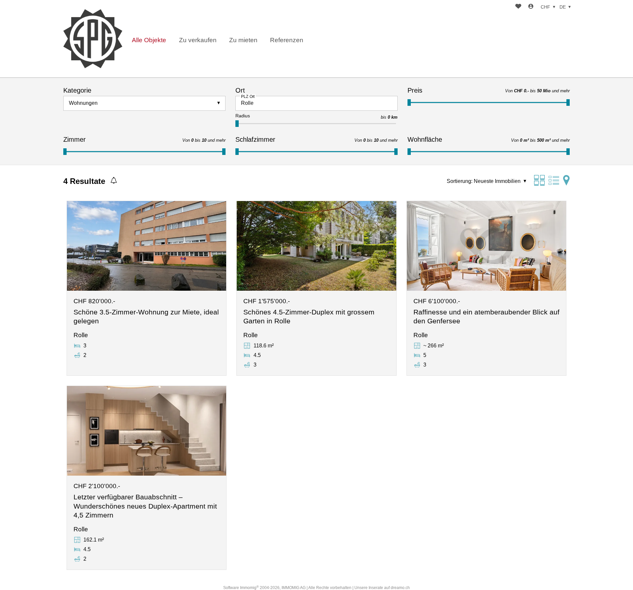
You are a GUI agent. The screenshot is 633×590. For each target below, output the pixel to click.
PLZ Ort (248, 96)
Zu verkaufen (198, 40)
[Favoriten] (518, 7)
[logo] (92, 38)
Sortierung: (459, 181)
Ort (240, 90)
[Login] (531, 7)
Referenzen (286, 40)
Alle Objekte (149, 40)
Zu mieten (243, 40)
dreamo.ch (400, 587)
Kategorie (77, 90)
